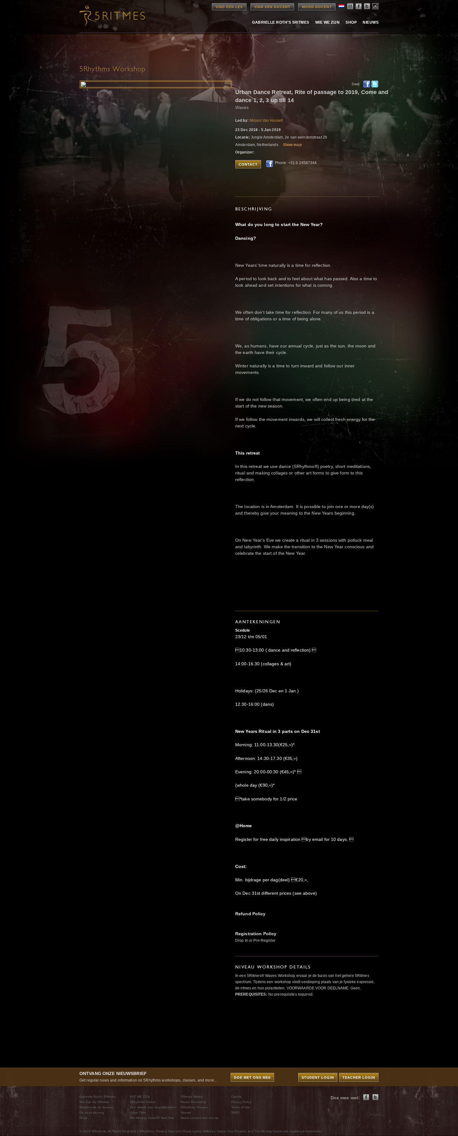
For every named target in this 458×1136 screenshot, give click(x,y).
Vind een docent (272, 7)
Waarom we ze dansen (96, 1107)
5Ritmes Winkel (192, 1096)
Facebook (366, 84)
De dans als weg (91, 1112)
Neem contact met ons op (200, 1118)
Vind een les (229, 7)
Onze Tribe (138, 1112)
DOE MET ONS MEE (252, 1077)
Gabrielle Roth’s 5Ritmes (280, 22)
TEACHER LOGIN (358, 1077)
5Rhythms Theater (194, 1107)
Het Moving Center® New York (152, 1118)
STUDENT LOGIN (318, 1077)
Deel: (356, 84)
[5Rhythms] (113, 15)
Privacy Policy (241, 1102)
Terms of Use (240, 1107)
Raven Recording (193, 1102)
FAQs (83, 1118)
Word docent (317, 7)
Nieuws (371, 22)
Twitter (375, 84)
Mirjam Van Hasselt (266, 120)
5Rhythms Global (142, 1102)
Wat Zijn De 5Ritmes (94, 1102)
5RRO (235, 1112)
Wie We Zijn (327, 22)
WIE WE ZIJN (140, 1096)
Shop (351, 22)
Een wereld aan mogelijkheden (152, 1107)
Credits (236, 1096)
